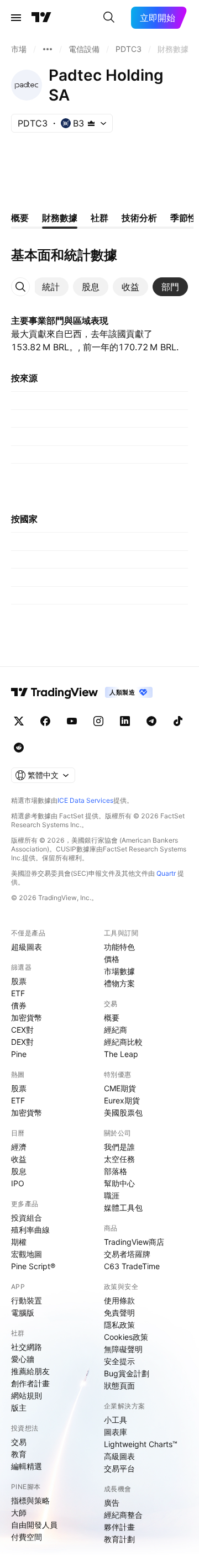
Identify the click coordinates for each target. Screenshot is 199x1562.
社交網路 (26, 1346)
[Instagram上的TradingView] (98, 721)
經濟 (19, 1146)
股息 (19, 1171)
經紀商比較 (123, 1041)
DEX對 (22, 1041)
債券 (19, 1005)
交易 (19, 1442)
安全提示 (119, 1361)
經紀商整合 (123, 1514)
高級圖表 (119, 1456)
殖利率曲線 (30, 1229)
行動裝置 (26, 1300)
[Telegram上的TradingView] (151, 721)
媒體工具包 (123, 1207)
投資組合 (26, 1217)
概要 (111, 1017)
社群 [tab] (99, 217)
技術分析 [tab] (139, 217)
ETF (18, 993)
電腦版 (22, 1312)
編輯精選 (26, 1466)
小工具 (115, 1419)
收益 (19, 1159)
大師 (19, 1512)
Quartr (166, 873)
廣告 (111, 1502)
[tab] (51, 286)
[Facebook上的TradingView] (45, 721)
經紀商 (115, 1029)
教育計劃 (119, 1539)
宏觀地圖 (26, 1254)
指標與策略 (30, 1500)
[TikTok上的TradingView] (178, 721)
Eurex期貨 (122, 1100)
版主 (19, 1407)
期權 (19, 1242)
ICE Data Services (85, 800)
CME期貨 (120, 1088)
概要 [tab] (20, 217)
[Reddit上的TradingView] (19, 747)
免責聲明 (119, 1312)
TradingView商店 (134, 1242)
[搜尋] (109, 18)
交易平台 (119, 1468)
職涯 (111, 1195)
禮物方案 (119, 983)
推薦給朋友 (30, 1371)
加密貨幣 (26, 1017)
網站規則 (26, 1395)
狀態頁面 (119, 1385)
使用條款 (119, 1300)
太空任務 (119, 1159)
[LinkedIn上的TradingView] (125, 721)
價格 (111, 959)
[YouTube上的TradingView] (72, 721)
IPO (17, 1183)
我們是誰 (119, 1146)
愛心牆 (22, 1359)
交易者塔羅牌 (127, 1254)
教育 (19, 1454)
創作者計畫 (30, 1383)
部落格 (115, 1171)
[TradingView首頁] (41, 17)
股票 (19, 981)
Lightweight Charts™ (140, 1444)
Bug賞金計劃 (126, 1373)
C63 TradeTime (132, 1266)
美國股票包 (123, 1112)
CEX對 (22, 1029)
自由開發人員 (34, 1524)
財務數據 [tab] (59, 217)
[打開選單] (16, 18)
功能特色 (119, 946)
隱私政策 (119, 1324)
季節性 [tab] (183, 217)
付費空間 (26, 1537)
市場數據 (119, 971)
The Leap (121, 1054)
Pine (19, 1054)
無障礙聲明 (123, 1349)
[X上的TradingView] (19, 721)
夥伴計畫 (119, 1527)
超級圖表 (26, 946)
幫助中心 (119, 1183)
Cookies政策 (126, 1337)
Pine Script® (33, 1266)
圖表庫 (115, 1432)
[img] (91, 123)
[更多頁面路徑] (48, 49)
